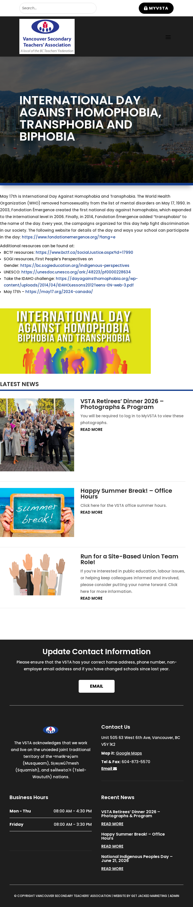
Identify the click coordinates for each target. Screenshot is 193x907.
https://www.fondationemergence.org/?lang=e (68, 237)
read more (91, 429)
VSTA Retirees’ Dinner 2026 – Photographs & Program (122, 404)
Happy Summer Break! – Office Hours (126, 494)
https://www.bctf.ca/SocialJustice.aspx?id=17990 (84, 252)
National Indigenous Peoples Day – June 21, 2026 (137, 858)
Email (96, 686)
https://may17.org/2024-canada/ (59, 291)
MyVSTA (158, 8)
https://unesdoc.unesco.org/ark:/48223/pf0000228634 (76, 272)
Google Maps (129, 753)
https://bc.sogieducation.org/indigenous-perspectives (74, 265)
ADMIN (174, 896)
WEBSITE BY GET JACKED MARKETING (140, 896)
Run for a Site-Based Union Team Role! (129, 559)
